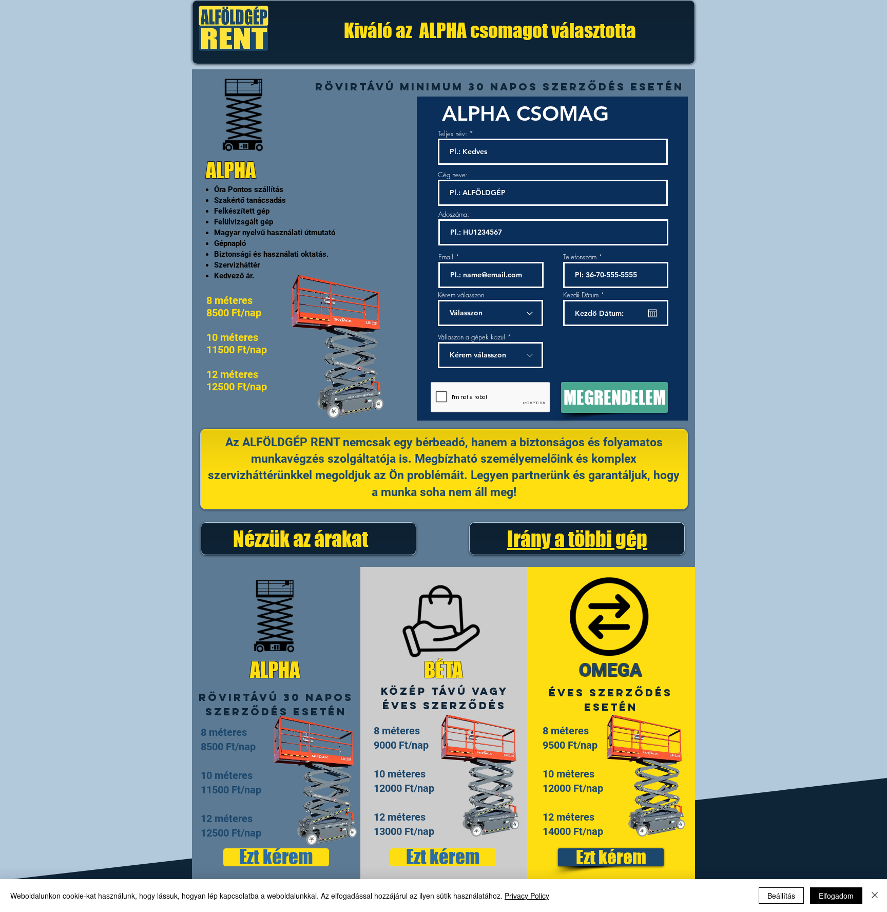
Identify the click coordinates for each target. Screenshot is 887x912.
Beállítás (781, 895)
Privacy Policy (527, 895)
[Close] (875, 895)
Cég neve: (453, 175)
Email (445, 257)
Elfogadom (836, 895)
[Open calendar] (652, 313)
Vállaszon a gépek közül (471, 337)
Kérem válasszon (461, 295)
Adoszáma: (453, 214)
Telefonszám (579, 257)
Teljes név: (452, 133)
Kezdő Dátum (585, 295)
